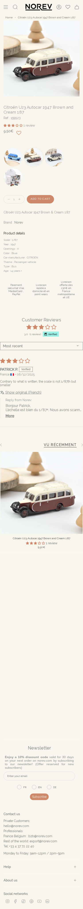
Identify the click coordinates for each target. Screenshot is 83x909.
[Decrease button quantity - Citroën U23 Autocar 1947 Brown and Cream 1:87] (8, 199)
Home (9, 17)
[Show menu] (5, 7)
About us (10, 880)
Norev (18, 222)
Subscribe (39, 797)
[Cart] (76, 7)
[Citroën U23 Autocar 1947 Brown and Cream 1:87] (41, 493)
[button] (13, 125)
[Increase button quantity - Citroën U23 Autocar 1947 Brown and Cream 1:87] (20, 199)
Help (7, 867)
